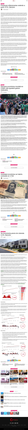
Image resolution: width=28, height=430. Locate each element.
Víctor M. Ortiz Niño (6, 9)
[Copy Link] (18, 69)
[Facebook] (8, 69)
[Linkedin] (12, 69)
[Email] (16, 69)
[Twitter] (9, 69)
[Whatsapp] (14, 69)
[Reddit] (10, 69)
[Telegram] (17, 69)
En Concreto (5, 92)
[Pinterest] (13, 69)
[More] (20, 69)
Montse (4, 237)
